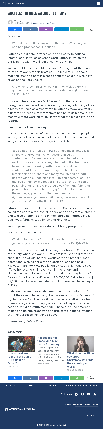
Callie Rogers (54, 250)
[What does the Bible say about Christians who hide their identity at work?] (80, 344)
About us (10, 385)
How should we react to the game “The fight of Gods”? (19, 358)
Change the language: (80, 385)
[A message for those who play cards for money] (52, 351)
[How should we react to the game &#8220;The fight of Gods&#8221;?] (21, 344)
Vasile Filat (20, 21)
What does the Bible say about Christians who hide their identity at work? (80, 360)
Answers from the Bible (43, 23)
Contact (31, 385)
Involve (51, 385)
